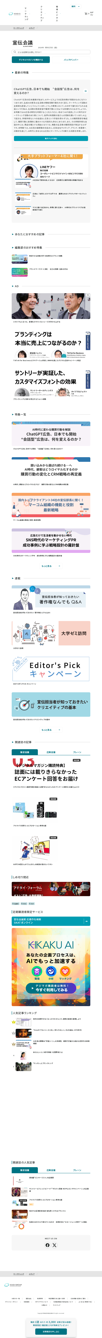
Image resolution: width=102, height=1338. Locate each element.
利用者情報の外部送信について (65, 1302)
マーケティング (18, 28)
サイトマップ (56, 1305)
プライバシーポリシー (13, 1302)
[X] (54, 1244)
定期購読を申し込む (51, 1331)
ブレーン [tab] (77, 752)
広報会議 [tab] (51, 752)
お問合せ (46, 1305)
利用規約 (28, 1302)
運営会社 (30, 1298)
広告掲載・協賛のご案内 (79, 1298)
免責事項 (41, 1298)
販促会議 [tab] (24, 752)
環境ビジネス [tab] (57, 13)
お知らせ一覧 (17, 1298)
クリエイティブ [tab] (42, 13)
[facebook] (48, 1245)
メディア (32, 28)
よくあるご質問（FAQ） (87, 1302)
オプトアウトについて (43, 1302)
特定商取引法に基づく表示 (58, 1298)
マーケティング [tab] (26, 14)
